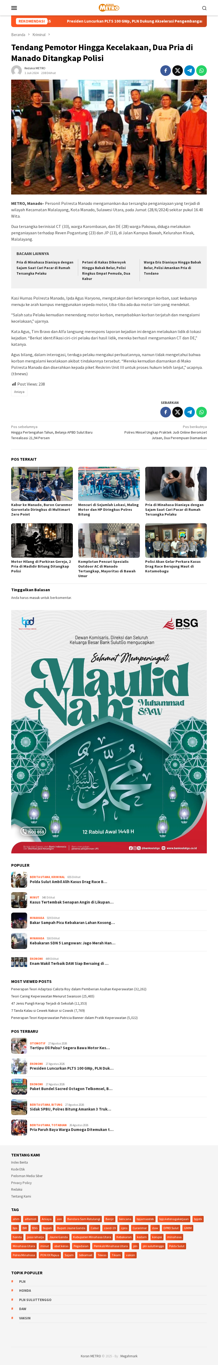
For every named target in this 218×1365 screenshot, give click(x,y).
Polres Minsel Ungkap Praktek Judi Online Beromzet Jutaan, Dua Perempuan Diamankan (165, 432)
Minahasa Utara (24, 1246)
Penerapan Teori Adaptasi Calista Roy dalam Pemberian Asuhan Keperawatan (72, 989)
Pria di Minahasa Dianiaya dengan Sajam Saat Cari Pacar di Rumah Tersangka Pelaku (44, 268)
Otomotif (37, 1043)
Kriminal (58, 877)
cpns (124, 1228)
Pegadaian (81, 1246)
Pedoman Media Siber (27, 1176)
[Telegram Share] (189, 70)
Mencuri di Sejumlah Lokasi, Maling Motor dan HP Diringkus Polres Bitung (108, 509)
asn (59, 1219)
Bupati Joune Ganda (71, 1228)
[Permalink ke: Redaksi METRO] (16, 70)
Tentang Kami (21, 1196)
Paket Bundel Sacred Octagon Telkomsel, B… (71, 1088)
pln (135, 1246)
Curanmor (140, 1228)
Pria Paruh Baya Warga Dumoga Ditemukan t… (72, 1129)
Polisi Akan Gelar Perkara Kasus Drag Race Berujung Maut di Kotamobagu (173, 566)
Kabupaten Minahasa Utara (92, 1237)
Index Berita (19, 1162)
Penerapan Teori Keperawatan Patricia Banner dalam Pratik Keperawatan (68, 1017)
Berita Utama (40, 877)
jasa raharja (35, 1237)
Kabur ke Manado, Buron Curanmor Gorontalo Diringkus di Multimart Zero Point (41, 509)
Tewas (102, 1255)
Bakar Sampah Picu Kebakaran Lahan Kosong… (72, 922)
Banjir (110, 1219)
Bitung (56, 1105)
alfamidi (30, 1219)
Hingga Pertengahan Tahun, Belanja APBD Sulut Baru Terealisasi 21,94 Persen (52, 432)
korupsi (157, 1237)
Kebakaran (124, 1237)
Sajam (69, 1255)
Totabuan (59, 1125)
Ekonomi (36, 959)
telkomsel (85, 1255)
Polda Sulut (177, 1246)
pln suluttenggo (153, 1246)
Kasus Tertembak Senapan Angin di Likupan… (72, 902)
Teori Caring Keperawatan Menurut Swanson (46, 996)
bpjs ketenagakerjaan (174, 1219)
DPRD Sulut (171, 1228)
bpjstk (198, 1219)
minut (44, 1246)
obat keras (61, 1246)
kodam (142, 1237)
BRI (25, 1228)
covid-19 (110, 1228)
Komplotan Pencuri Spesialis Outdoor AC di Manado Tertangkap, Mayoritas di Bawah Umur (107, 568)
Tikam (116, 1255)
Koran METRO (91, 1356)
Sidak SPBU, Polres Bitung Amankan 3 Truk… (70, 1109)
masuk (35, 597)
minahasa (174, 1237)
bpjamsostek (145, 1219)
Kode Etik (18, 1169)
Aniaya (19, 391)
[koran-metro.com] (109, 7)
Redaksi (16, 1189)
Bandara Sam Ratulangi (83, 1219)
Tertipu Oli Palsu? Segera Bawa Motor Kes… (70, 1048)
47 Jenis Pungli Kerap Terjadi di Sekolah (42, 1003)
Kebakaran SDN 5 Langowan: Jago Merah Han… (72, 943)
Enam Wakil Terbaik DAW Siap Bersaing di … (69, 963)
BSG (35, 1228)
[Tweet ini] (177, 70)
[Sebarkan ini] (165, 70)
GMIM (188, 1228)
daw (155, 1228)
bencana (125, 1219)
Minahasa (37, 918)
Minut (34, 897)
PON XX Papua (49, 1255)
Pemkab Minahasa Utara (111, 1246)
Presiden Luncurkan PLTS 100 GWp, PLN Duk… (72, 1068)
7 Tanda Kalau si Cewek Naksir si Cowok (42, 1010)
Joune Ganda (58, 1237)
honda (17, 1237)
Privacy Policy (21, 1183)
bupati (47, 1228)
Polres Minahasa (24, 1255)
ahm (16, 1219)
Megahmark (128, 1356)
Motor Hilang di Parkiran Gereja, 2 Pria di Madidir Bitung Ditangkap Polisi (41, 566)
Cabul (95, 1228)
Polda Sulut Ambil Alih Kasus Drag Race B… (68, 881)
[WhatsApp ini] (201, 70)
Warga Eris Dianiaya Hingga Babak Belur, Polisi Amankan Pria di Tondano (172, 268)
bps (15, 1228)
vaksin (130, 1255)
